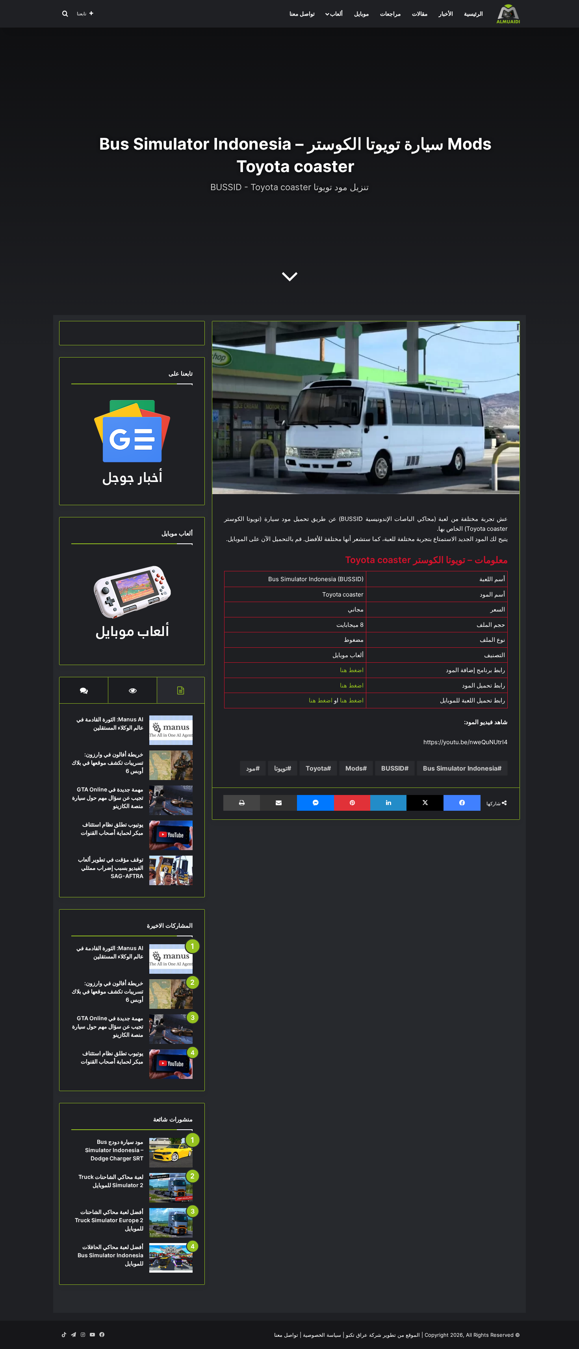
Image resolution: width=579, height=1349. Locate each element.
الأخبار (446, 13)
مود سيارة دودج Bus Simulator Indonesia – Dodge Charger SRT (114, 1150)
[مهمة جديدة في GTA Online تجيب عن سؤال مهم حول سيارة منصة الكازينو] (171, 800)
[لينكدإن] (388, 803)
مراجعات (390, 13)
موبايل (361, 13)
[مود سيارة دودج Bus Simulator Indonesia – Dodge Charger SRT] (171, 1152)
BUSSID (393, 768)
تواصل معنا (302, 13)
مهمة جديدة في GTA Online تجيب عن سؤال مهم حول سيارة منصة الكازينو (107, 797)
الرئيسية (473, 13)
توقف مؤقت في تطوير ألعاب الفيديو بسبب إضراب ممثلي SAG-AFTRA (110, 867)
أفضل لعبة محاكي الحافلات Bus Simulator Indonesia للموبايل (110, 1255)
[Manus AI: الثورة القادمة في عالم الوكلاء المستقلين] (171, 730)
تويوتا (280, 768)
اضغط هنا (352, 670)
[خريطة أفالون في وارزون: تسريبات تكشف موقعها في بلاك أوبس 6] (171, 765)
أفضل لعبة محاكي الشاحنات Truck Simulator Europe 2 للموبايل (109, 1220)
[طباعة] (241, 803)
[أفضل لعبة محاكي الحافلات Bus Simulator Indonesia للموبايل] (171, 1258)
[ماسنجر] (315, 803)
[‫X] (425, 803)
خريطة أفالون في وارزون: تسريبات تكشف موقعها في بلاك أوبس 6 (107, 762)
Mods (354, 768)
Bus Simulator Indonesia (460, 768)
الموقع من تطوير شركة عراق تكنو (383, 1335)
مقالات (420, 13)
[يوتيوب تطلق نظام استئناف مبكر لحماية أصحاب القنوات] (171, 835)
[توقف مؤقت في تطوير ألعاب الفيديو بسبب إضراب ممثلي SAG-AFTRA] (171, 870)
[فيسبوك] (462, 803)
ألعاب (336, 13)
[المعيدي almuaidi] (508, 14)
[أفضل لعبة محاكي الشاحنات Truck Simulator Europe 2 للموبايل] (171, 1223)
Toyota (316, 768)
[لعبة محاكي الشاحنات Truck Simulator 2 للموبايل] (171, 1188)
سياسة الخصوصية (322, 1335)
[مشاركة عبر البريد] (278, 803)
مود (251, 768)
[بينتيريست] (352, 803)
